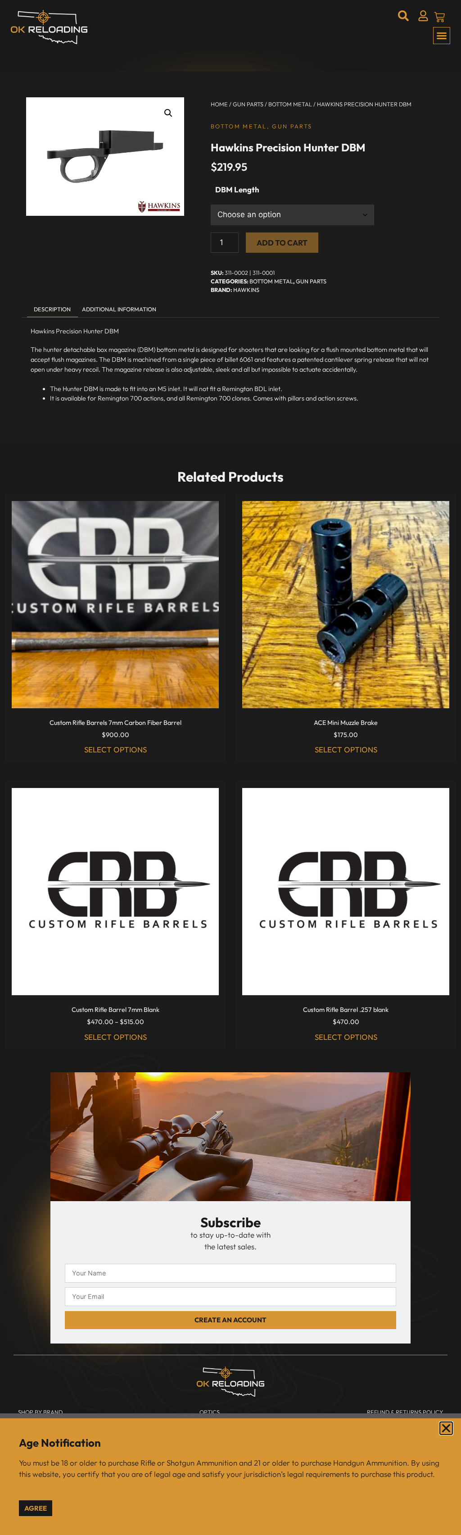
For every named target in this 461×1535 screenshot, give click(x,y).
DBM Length (237, 189)
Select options (115, 749)
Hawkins (246, 289)
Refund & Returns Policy (405, 1412)
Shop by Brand (40, 1412)
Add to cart (282, 242)
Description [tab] (52, 309)
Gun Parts (248, 104)
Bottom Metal (290, 104)
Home (219, 104)
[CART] (439, 17)
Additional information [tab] (119, 309)
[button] (441, 35)
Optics (209, 1412)
